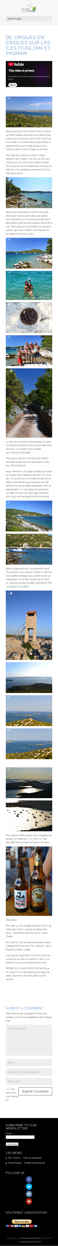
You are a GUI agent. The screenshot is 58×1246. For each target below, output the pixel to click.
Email (9, 1133)
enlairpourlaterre (30, 1238)
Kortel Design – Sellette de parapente (26, 1163)
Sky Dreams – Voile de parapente (24, 1158)
